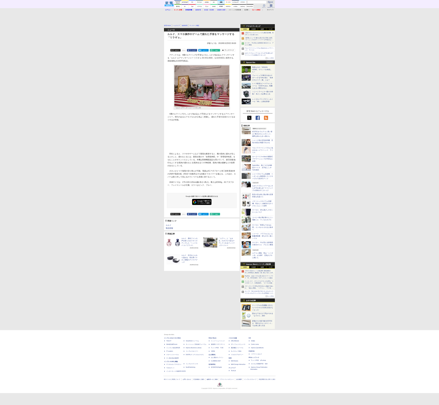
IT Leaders (169, 351)
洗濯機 (246, 10)
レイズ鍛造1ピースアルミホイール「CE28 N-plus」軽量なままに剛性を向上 (262, 86)
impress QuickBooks (257, 348)
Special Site (250, 62)
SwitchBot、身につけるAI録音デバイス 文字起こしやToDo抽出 (262, 167)
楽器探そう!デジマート (218, 344)
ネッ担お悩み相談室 (172, 358)
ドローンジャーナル (172, 354)
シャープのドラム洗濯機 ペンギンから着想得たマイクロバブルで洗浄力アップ (262, 176)
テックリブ (232, 368)
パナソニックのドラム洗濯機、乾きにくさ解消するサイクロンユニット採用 (262, 203)
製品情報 (169, 228)
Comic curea (255, 344)
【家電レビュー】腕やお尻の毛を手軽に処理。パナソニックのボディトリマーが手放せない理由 (259, 40)
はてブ (205, 50)
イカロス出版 (233, 338)
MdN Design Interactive (238, 364)
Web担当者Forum (171, 344)
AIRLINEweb (235, 341)
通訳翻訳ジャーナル (237, 348)
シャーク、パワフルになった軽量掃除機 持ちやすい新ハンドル (262, 236)
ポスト (177, 50)
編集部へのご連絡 (212, 379)
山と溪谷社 (212, 354)
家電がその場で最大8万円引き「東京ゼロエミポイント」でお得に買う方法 (262, 323)
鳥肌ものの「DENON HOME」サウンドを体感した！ (261, 69)
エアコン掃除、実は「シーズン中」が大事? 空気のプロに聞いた (262, 255)
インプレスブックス (192, 364)
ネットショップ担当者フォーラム (196, 344)
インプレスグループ (250, 379)
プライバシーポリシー (227, 379)
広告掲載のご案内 (198, 379)
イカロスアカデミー (237, 354)
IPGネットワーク (254, 357)
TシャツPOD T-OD (217, 348)
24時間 (253, 29)
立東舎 (213, 351)
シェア (193, 50)
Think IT (168, 341)
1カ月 (270, 29)
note (216, 50)
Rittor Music (213, 338)
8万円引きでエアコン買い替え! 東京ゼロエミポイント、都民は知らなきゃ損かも (262, 134)
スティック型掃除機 (235, 10)
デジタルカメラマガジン (173, 364)
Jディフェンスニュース (238, 344)
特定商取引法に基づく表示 (267, 379)
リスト (184, 50)
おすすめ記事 (251, 300)
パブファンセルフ (256, 354)
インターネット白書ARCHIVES (176, 371)
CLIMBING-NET (216, 361)
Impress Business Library (193, 348)
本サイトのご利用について (172, 379)
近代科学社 (212, 364)
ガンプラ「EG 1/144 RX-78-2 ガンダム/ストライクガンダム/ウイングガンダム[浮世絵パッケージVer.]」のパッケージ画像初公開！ (259, 293)
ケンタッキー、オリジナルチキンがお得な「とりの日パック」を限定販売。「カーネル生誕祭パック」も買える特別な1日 (259, 283)
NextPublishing (190, 367)
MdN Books (234, 361)
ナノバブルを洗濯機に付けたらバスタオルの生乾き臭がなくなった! (262, 307)
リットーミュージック (218, 341)
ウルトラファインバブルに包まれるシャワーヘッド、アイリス (262, 150)
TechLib (233, 370)
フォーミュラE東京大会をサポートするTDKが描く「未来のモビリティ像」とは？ (262, 77)
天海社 (253, 341)
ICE (250, 338)
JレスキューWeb (236, 351)
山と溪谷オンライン (217, 357)
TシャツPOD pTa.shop (258, 360)
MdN (230, 358)
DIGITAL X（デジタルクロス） (195, 354)
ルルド (168, 225)
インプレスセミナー (192, 351)
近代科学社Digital (216, 367)
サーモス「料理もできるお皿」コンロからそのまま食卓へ (262, 227)
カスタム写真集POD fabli (259, 364)
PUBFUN (251, 351)
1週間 (262, 29)
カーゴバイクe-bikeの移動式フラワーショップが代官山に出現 (262, 159)
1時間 (245, 29)
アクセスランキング (253, 26)
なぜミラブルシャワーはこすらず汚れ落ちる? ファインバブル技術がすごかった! (262, 188)
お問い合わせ (187, 379)
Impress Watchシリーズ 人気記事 (258, 264)
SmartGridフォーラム (192, 341)
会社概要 (239, 379)
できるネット (170, 368)
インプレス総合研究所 (173, 348)
